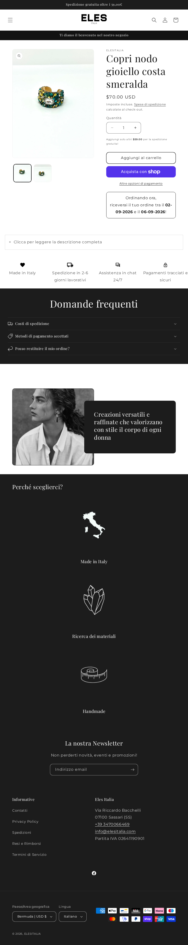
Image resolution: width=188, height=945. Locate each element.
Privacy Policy (25, 821)
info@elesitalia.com (115, 831)
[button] (10, 20)
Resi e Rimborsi (26, 843)
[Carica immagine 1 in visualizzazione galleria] (22, 173)
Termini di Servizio (29, 854)
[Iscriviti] (132, 769)
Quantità (113, 118)
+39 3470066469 (112, 824)
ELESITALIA (32, 933)
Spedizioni (21, 832)
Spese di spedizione (150, 104)
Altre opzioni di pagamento (141, 183)
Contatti (20, 810)
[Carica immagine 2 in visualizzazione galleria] (43, 173)
